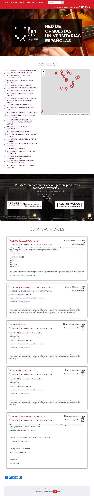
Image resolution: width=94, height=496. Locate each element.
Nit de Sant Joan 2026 (20, 370)
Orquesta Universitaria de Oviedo (19, 85)
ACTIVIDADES (40, 2)
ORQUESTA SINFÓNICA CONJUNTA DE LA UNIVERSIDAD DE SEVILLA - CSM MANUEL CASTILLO (19, 122)
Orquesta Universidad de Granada (19, 105)
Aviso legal (61, 489)
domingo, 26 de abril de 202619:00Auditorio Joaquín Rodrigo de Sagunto (75, 419)
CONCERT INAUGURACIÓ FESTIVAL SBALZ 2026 (30, 287)
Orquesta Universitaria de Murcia (19, 131)
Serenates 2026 (17, 324)
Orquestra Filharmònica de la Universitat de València (32, 244)
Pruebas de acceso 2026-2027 (24, 240)
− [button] (43, 74)
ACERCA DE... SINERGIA (17, 2)
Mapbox (88, 114)
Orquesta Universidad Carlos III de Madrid (22, 70)
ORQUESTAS (30, 2)
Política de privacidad (49, 489)
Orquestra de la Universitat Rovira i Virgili (22, 88)
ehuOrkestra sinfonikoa (16, 148)
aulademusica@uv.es (69, 210)
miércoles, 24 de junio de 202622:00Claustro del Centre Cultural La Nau (74, 327)
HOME (7, 2)
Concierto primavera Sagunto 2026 (27, 416)
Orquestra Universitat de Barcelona (20, 91)
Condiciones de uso (35, 489)
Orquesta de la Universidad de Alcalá (20, 73)
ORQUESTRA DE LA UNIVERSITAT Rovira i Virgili (22, 112)
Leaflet (60, 114)
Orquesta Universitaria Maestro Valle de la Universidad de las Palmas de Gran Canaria (22, 100)
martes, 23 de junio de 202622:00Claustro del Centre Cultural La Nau (74, 373)
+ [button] (43, 71)
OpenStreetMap (71, 114)
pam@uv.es (25, 210)
